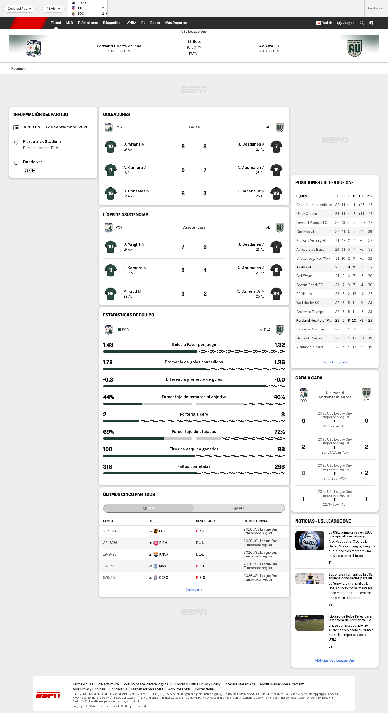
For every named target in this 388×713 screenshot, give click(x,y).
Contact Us (118, 689)
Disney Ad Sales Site (147, 689)
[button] (362, 23)
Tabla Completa (335, 362)
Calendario (194, 590)
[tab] (148, 508)
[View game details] (335, 420)
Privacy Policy (108, 684)
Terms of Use (83, 684)
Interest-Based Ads (240, 684)
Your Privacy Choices (89, 689)
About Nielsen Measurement (282, 684)
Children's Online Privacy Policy (196, 684)
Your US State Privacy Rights (145, 684)
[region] (194, 550)
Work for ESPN (179, 689)
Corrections (204, 689)
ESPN (29, 23)
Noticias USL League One (335, 660)
